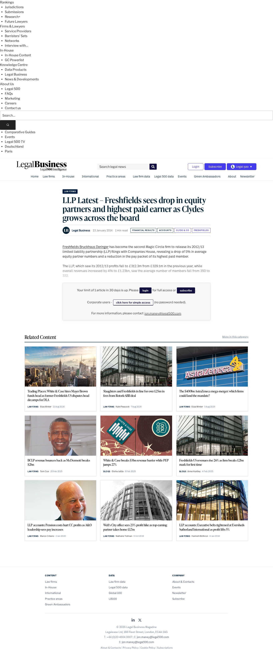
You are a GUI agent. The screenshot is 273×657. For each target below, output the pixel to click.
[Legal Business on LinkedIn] (133, 620)
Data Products (15, 70)
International (90, 176)
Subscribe (215, 166)
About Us (7, 84)
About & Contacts (183, 581)
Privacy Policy (130, 647)
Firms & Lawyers (12, 26)
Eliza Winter (45, 406)
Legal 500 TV (15, 142)
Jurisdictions (14, 7)
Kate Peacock (123, 406)
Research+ (12, 17)
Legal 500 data (164, 176)
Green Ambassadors (207, 176)
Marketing (12, 98)
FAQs (9, 94)
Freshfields (201, 230)
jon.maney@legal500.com (162, 313)
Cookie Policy (147, 647)
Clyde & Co (182, 230)
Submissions (14, 12)
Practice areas (116, 176)
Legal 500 (12, 89)
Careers (10, 103)
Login (195, 166)
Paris (8, 151)
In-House (7, 50)
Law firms (49, 176)
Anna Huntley (194, 471)
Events (10, 137)
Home (35, 176)
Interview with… (16, 45)
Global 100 (115, 593)
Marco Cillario (47, 536)
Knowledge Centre (14, 65)
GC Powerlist (14, 60)
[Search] (8, 125)
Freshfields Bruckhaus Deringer (86, 247)
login (145, 290)
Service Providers (18, 31)
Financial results (143, 230)
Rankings (7, 2)
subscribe (186, 290)
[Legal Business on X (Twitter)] (140, 620)
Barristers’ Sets (16, 36)
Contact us (13, 108)
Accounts (165, 230)
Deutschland (14, 146)
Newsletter (247, 176)
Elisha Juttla (118, 471)
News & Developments (22, 79)
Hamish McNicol (199, 536)
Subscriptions (165, 647)
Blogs (106, 471)
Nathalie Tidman (124, 536)
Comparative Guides (20, 132)
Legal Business (16, 74)
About (232, 176)
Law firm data (141, 176)
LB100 (113, 598)
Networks (12, 41)
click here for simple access (133, 302)
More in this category (235, 336)
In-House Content (18, 55)
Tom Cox (44, 471)
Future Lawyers (16, 21)
